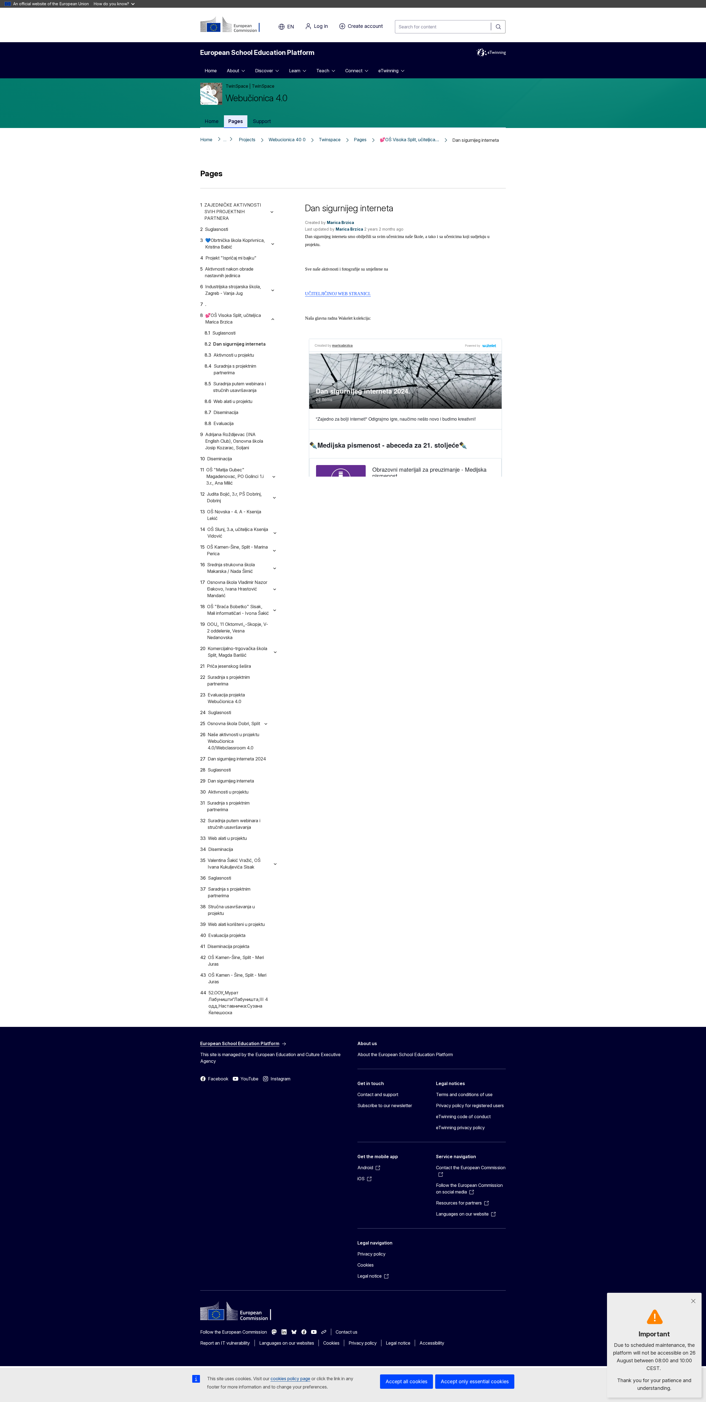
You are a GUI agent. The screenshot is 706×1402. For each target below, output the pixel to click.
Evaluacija (223, 423)
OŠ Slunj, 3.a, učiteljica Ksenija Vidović (237, 533)
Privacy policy (371, 1254)
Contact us (346, 1332)
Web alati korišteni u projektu (236, 924)
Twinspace (330, 139)
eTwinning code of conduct (463, 1116)
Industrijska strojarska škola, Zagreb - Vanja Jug (233, 290)
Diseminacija (225, 412)
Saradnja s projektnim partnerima (229, 892)
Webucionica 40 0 (287, 139)
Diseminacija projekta (228, 946)
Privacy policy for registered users (470, 1105)
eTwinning (388, 70)
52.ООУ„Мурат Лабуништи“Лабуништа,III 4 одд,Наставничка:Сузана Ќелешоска (238, 1002)
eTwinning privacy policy (460, 1127)
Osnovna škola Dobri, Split (233, 723)
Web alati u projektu (232, 401)
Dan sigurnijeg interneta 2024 (237, 759)
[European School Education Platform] (233, 25)
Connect (353, 70)
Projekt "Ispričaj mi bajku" (230, 258)
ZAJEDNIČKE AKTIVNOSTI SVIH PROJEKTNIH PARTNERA (232, 211)
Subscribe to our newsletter (384, 1105)
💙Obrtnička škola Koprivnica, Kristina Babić (235, 243)
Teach (322, 70)
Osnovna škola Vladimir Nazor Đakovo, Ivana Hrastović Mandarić (237, 589)
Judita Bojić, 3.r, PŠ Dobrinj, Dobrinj (234, 497)
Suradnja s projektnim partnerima (235, 369)
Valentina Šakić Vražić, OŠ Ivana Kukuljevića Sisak (234, 864)
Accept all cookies (406, 1381)
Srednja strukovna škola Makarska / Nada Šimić (231, 568)
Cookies (365, 1265)
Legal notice (398, 1343)
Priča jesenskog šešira (229, 666)
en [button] (290, 27)
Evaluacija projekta (226, 935)
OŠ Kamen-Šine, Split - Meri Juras (236, 961)
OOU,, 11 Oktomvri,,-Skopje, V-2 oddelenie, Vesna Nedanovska (237, 630)
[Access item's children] (245, 70)
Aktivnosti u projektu (233, 355)
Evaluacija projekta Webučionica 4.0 (226, 698)
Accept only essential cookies (475, 1381)
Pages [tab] (235, 121)
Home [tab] (211, 121)
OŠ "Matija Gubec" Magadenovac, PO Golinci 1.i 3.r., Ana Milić (235, 476)
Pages (360, 139)
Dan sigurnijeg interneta (239, 344)
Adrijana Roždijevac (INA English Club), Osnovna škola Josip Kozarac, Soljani (234, 441)
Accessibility (431, 1343)
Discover (264, 70)
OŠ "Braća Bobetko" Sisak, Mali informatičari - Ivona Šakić (238, 610)
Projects (247, 139)
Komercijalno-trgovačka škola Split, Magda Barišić (237, 652)
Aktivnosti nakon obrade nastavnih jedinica (229, 272)
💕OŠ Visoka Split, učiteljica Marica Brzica (233, 319)
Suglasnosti (216, 229)
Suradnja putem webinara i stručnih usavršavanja (239, 387)
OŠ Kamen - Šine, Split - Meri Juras (237, 978)
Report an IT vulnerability (225, 1343)
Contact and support (377, 1094)
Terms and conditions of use (464, 1094)
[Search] (498, 26)
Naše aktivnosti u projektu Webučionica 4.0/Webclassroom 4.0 (233, 741)
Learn (294, 70)
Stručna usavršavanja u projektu (231, 910)
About (233, 70)
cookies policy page (290, 1378)
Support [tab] (262, 121)
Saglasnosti (219, 878)
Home (211, 70)
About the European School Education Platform (405, 1054)
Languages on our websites (286, 1343)
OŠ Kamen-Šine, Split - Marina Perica (237, 550)
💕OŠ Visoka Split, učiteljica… (409, 139)
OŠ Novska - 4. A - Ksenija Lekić (234, 515)
